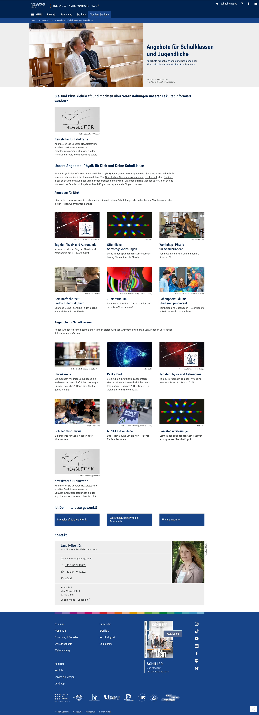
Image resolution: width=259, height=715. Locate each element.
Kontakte (59, 663)
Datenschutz (90, 712)
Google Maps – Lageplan (75, 599)
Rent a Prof (151, 177)
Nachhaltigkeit (107, 637)
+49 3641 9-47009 (75, 565)
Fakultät (51, 14)
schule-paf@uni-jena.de (78, 558)
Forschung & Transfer (66, 637)
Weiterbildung (62, 650)
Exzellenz (104, 630)
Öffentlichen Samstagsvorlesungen (124, 177)
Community (106, 643)
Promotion (60, 630)
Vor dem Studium (99, 14)
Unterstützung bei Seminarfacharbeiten (88, 180)
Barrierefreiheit (105, 712)
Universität (105, 624)
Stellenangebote (63, 643)
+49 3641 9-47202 (75, 571)
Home (32, 20)
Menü (39, 14)
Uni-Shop (60, 683)
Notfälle (59, 670)
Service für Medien (65, 676)
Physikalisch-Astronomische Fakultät (76, 5)
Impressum (77, 712)
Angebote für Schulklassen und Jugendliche (75, 20)
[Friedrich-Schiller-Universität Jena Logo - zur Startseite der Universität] (37, 5)
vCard (68, 578)
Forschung (66, 14)
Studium (81, 14)
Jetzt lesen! (173, 633)
